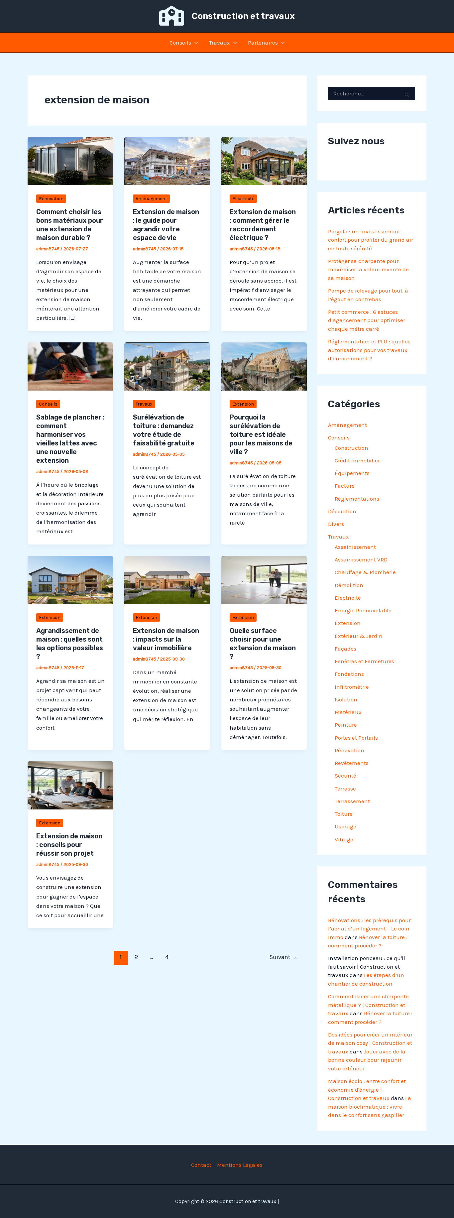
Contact (201, 1164)
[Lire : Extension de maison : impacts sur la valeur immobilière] (167, 579)
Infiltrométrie (352, 686)
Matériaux (348, 712)
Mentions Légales (240, 1164)
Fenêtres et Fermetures (364, 661)
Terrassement (352, 801)
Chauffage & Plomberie (365, 572)
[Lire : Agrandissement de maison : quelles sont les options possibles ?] (70, 579)
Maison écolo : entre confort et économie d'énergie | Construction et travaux (367, 1089)
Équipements (352, 473)
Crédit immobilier (357, 460)
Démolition (349, 585)
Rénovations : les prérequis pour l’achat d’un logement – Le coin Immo (369, 928)
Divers (336, 524)
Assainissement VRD (361, 559)
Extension (243, 404)
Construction (351, 447)
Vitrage (344, 839)
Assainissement (355, 547)
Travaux (219, 42)
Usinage (345, 826)
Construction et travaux (243, 16)
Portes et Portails (356, 737)
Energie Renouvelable (363, 610)
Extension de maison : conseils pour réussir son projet (69, 844)
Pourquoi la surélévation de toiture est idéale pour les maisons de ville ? (261, 434)
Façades (345, 648)
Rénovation (51, 198)
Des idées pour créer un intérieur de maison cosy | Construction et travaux (370, 1043)
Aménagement (151, 198)
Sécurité (345, 775)
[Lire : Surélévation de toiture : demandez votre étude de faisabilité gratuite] (167, 365)
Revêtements (352, 763)
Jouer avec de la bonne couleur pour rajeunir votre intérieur (366, 1060)
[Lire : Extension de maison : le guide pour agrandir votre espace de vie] (167, 160)
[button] (194, 43)
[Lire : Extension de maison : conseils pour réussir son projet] (70, 785)
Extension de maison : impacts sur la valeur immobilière (166, 639)
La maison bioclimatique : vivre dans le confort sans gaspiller (369, 1106)
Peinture (346, 724)
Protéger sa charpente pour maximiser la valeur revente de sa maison (368, 269)
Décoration (342, 511)
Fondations (349, 673)
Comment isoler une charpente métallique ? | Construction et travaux (368, 1005)
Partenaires (263, 42)
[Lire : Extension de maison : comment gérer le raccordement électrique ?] (264, 160)
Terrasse (345, 788)
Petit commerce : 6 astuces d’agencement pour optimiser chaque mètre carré (366, 320)
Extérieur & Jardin (359, 636)
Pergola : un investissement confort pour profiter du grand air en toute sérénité (370, 240)
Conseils (180, 42)
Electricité (243, 198)
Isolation (346, 699)
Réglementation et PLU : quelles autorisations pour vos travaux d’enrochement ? (369, 350)
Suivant (283, 957)
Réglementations (357, 498)
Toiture (344, 813)
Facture (345, 485)
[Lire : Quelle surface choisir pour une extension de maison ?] (264, 579)
